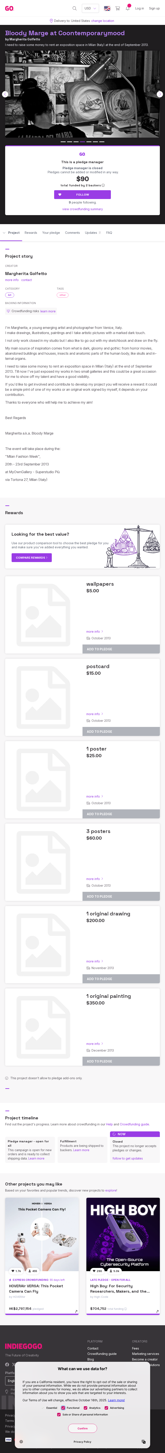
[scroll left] (5, 94)
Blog (90, 1359)
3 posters (98, 831)
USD (88, 8)
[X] (14, 1365)
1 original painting (108, 996)
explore (110, 1190)
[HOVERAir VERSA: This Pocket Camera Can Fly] (42, 1234)
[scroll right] (160, 94)
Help (109, 1124)
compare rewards (31, 557)
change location (102, 21)
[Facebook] (7, 1365)
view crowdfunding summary (82, 209)
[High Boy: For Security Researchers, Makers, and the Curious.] (123, 1234)
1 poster (96, 748)
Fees (135, 1348)
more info (12, 280)
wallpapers (100, 584)
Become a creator (145, 1359)
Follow (82, 194)
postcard (98, 666)
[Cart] (117, 8)
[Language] (107, 8)
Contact (92, 1348)
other (63, 294)
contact (26, 280)
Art (9, 294)
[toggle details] (78, 1313)
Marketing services (145, 1354)
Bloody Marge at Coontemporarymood (65, 33)
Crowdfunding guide (134, 1124)
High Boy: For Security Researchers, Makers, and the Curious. (118, 1291)
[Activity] (127, 8)
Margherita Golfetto (24, 39)
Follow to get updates (128, 1158)
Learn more (36, 1158)
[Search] (74, 8)
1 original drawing (108, 913)
